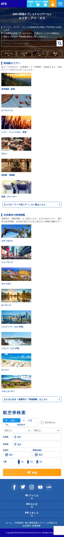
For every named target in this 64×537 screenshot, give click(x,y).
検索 (60, 43)
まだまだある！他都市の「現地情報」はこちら (26, 399)
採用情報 (36, 525)
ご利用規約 (18, 522)
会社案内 (27, 525)
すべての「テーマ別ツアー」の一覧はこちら (25, 204)
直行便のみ (50, 422)
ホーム (9, 522)
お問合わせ (52, 522)
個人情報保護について (35, 522)
